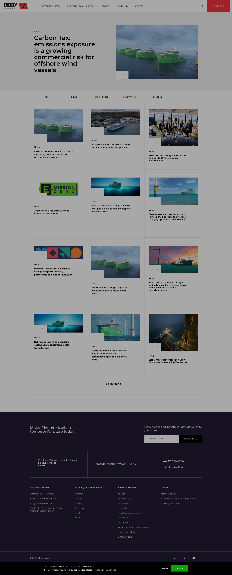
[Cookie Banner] (116, 568)
